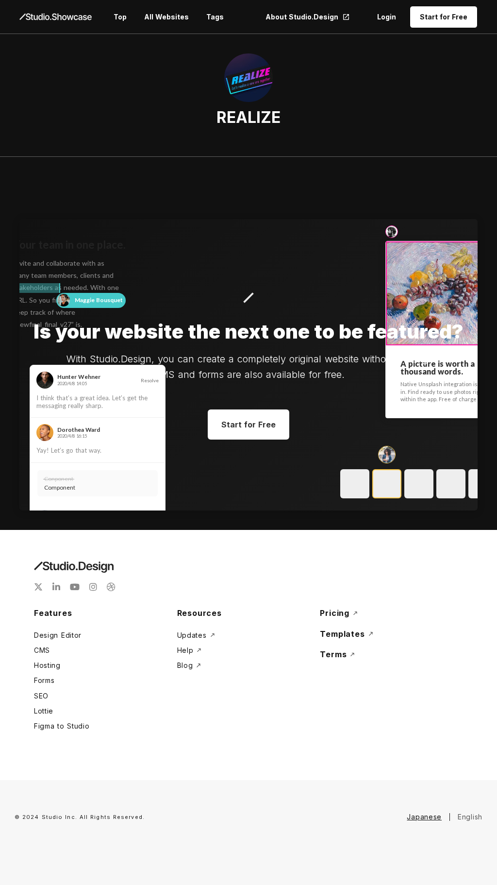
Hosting (47, 665)
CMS (42, 650)
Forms (44, 680)
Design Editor (58, 635)
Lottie (43, 711)
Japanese (424, 817)
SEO (41, 696)
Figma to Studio (62, 726)
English (470, 817)
